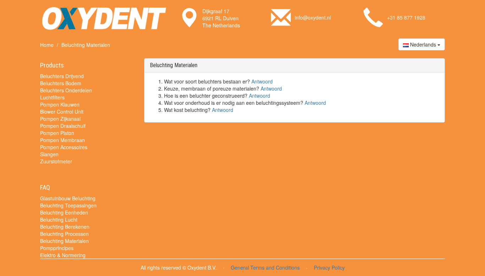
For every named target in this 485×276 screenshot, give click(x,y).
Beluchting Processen (64, 233)
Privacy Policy (329, 267)
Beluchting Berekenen (64, 226)
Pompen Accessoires (63, 147)
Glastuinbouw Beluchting (68, 198)
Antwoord (262, 81)
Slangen (49, 154)
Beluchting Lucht (58, 219)
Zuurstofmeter (56, 161)
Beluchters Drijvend (62, 76)
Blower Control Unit (61, 111)
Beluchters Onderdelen (66, 90)
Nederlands (423, 44)
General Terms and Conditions (265, 267)
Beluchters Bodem (60, 83)
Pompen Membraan (62, 140)
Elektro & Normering (63, 255)
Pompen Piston (57, 132)
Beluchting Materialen (64, 240)
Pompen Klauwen (60, 104)
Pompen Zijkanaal (60, 118)
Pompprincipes (56, 247)
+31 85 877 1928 (406, 17)
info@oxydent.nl (313, 17)
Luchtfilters (52, 97)
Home (47, 44)
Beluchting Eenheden (64, 212)
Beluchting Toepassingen (68, 205)
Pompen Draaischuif (63, 125)
